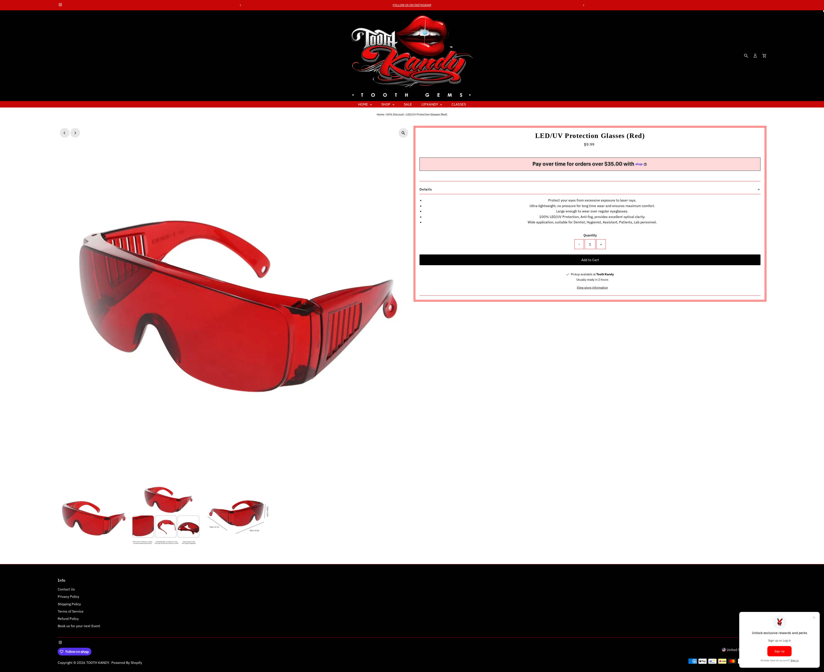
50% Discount (395, 114)
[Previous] (240, 5)
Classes (458, 104)
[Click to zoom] (403, 133)
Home (363, 104)
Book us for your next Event (79, 626)
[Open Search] (746, 56)
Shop (386, 104)
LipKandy (430, 104)
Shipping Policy (69, 604)
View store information (592, 287)
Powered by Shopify (126, 662)
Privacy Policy (68, 596)
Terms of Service (70, 611)
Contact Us (66, 589)
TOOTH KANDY (97, 662)
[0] (764, 56)
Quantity (590, 235)
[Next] (583, 5)
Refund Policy (68, 618)
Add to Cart (590, 260)
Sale (408, 104)
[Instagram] (60, 5)
